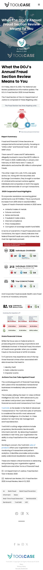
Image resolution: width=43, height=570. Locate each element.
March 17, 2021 (21, 51)
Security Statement (21, 568)
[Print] (16, 513)
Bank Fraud (12, 491)
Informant (7, 495)
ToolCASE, (6, 408)
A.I (4, 491)
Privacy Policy (21, 566)
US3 (26, 502)
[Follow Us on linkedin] (18, 544)
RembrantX (7, 502)
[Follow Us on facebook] (14, 544)
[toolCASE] (21, 556)
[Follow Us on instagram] (23, 544)
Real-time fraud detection (13, 499)
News (16, 495)
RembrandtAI (31, 499)
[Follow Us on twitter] (27, 544)
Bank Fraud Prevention (28, 491)
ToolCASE (22, 49)
